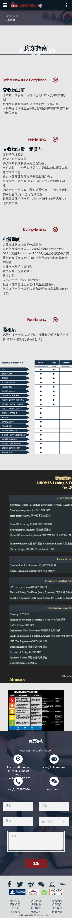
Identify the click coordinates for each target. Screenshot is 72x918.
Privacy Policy (45, 915)
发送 (36, 863)
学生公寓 (15, 900)
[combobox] (54, 821)
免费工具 (36, 912)
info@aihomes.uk (54, 767)
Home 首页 (11, 16)
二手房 (15, 908)
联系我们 (57, 908)
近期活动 (57, 912)
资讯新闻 (57, 900)
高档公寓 (15, 904)
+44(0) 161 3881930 (18, 789)
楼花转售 (15, 912)
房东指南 (36, 900)
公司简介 (57, 904)
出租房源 (36, 908)
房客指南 (36, 904)
